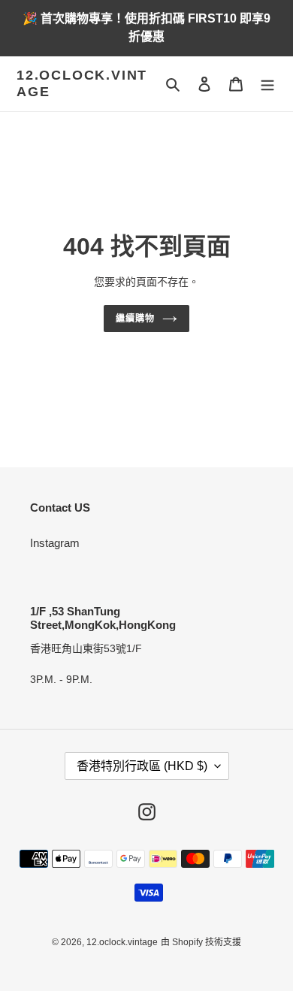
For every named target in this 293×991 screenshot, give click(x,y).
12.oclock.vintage (82, 83)
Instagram (55, 542)
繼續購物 (135, 318)
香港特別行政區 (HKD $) (142, 766)
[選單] (267, 84)
